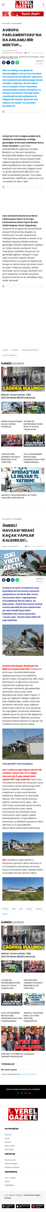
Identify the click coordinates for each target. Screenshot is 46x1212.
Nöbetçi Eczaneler (12, 1167)
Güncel (8, 1142)
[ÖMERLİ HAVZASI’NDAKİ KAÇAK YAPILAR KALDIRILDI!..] (11, 410)
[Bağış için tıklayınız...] (23, 16)
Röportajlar (9, 1149)
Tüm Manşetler (38, 53)
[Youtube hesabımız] (29, 1093)
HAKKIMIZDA (9, 1185)
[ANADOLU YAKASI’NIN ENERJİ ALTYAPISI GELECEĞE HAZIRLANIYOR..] (23, 479)
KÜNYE (7, 1181)
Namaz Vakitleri (11, 1163)
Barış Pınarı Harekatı (30, 350)
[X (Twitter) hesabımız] (22, 1093)
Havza (6, 909)
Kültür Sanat (10, 1146)
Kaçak (29, 909)
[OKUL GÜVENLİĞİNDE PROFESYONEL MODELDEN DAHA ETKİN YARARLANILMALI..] (34, 442)
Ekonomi (8, 1135)
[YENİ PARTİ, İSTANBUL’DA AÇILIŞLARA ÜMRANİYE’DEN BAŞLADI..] (23, 1038)
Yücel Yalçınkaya (10, 355)
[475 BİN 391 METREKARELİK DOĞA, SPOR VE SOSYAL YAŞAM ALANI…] (34, 410)
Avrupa (15, 350)
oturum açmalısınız (28, 1074)
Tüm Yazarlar (10, 1178)
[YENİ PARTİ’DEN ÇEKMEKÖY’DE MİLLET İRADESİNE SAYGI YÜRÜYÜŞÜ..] (11, 442)
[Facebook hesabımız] (18, 1093)
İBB (14, 909)
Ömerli (39, 909)
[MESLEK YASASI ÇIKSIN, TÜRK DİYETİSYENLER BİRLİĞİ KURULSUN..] (23, 379)
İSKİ (21, 909)
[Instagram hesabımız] (26, 1093)
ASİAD (6, 350)
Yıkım (5, 914)
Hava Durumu (10, 1160)
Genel (7, 1138)
